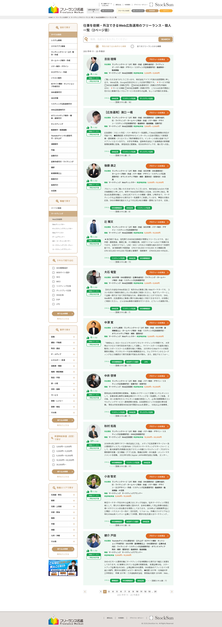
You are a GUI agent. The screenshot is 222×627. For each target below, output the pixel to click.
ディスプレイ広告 (63, 290)
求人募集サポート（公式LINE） (106, 4)
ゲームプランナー (58, 237)
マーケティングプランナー (62, 249)
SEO (58, 277)
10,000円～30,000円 (65, 460)
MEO (58, 281)
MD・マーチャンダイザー (61, 241)
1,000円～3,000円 (64, 446)
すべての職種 (56, 208)
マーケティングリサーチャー (62, 245)
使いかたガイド (107, 11)
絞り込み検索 (62, 313)
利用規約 (127, 5)
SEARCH (165, 39)
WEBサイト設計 (63, 272)
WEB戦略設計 (62, 268)
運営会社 (118, 5)
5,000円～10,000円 (64, 455)
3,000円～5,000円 (64, 451)
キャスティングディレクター (62, 229)
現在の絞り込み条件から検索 (114, 46)
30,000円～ (61, 464)
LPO (58, 304)
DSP (58, 299)
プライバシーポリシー (141, 5)
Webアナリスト (58, 233)
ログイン (166, 11)
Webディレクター (58, 224)
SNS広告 (60, 295)
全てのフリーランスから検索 (149, 46)
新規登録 (152, 11)
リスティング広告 (63, 286)
